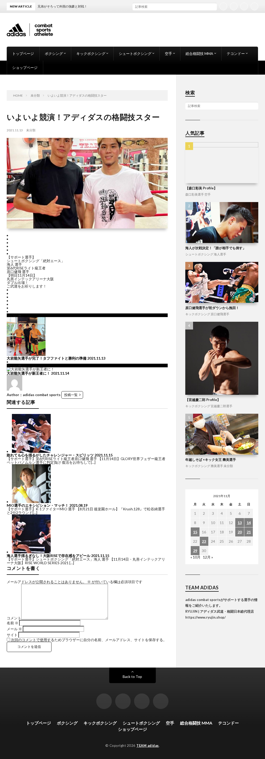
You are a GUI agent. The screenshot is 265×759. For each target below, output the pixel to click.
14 (249, 522)
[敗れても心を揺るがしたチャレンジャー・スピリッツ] (31, 451)
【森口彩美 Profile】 (201, 188)
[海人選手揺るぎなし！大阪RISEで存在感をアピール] (31, 552)
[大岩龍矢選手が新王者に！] (30, 369)
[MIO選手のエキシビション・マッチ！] (31, 501)
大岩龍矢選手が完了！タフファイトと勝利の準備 (46, 358)
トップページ (23, 53)
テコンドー (236, 53)
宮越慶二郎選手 (221, 406)
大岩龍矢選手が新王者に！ (28, 373)
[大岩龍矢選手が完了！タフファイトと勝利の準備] (26, 354)
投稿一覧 (71, 395)
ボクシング (54, 53)
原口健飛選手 (220, 314)
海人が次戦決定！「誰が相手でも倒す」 (215, 248)
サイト (12, 635)
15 (195, 532)
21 (249, 532)
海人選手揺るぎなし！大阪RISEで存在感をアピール (48, 555)
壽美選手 (217, 466)
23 (204, 541)
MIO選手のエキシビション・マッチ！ (38, 505)
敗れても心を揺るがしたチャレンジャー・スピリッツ (50, 455)
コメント (14, 618)
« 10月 (195, 557)
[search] (213, 6)
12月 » (208, 557)
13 (240, 522)
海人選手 (220, 254)
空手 (168, 53)
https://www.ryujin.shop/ (205, 617)
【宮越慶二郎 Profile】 (202, 400)
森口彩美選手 (194, 194)
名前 (12, 623)
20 (240, 532)
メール (14, 629)
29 (195, 550)
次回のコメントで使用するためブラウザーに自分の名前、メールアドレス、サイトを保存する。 (89, 640)
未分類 (30, 130)
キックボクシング (90, 53)
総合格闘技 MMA (199, 53)
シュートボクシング (135, 53)
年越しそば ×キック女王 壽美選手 (210, 459)
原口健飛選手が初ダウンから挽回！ (212, 308)
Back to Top (132, 676)
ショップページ (25, 67)
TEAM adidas (147, 745)
